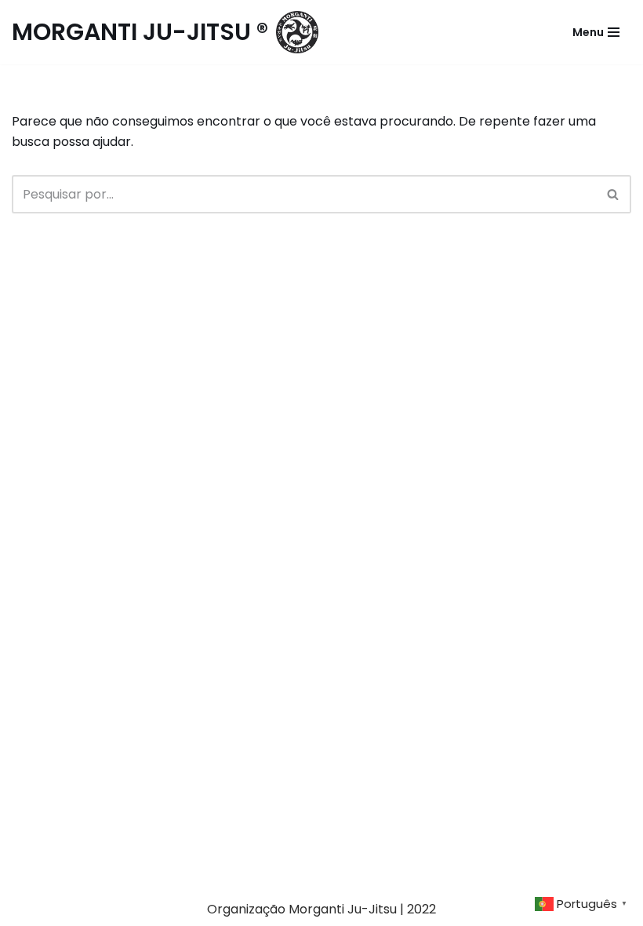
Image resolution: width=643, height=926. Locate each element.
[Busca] (613, 194)
